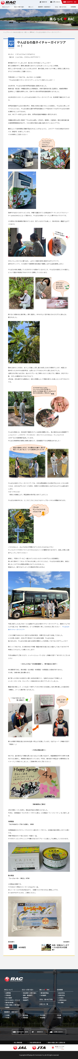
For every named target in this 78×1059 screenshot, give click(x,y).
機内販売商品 (45, 993)
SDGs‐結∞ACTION (60, 7)
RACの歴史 (8, 998)
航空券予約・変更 (71, 2)
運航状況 (44, 2)
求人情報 (61, 1002)
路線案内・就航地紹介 (44, 7)
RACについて (6, 7)
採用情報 (73, 7)
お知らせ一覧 (43, 1004)
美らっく (31, 7)
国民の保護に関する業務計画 (56, 1042)
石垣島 (7, 1018)
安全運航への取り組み (29, 993)
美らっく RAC (30, 32)
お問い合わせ (56, 2)
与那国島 (25, 1018)
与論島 (59, 1018)
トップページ (7, 32)
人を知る (61, 998)
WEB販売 (43, 995)
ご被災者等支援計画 (35, 1042)
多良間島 (42, 1018)
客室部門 (25, 1000)
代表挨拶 (8, 995)
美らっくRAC (44, 990)
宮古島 (59, 1015)
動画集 (7, 1007)
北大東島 (42, 1015)
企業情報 (8, 993)
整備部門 (25, 998)
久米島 (7, 1015)
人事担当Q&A (62, 1000)
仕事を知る (61, 995)
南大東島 (25, 1015)
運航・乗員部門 (27, 995)
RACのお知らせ (18, 32)
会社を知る (61, 993)
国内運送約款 (9, 1002)
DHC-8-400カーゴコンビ (12, 1000)
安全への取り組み (19, 7)
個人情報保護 (18, 1042)
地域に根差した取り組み (12, 1005)
